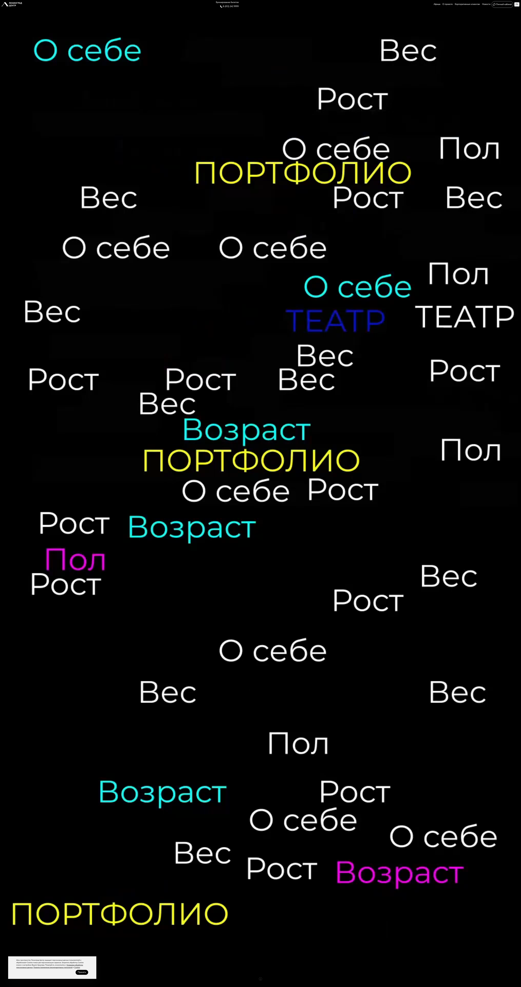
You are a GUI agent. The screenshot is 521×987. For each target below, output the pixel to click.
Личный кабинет (504, 4)
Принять (82, 972)
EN (517, 4)
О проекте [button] (447, 4)
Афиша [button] (437, 4)
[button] (12, 4)
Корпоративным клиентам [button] (467, 4)
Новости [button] (486, 4)
